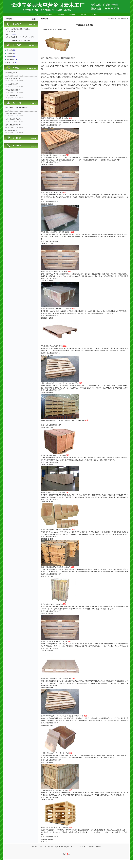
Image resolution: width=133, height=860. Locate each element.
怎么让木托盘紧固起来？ (13, 125)
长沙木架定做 (11, 60)
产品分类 (61, 14)
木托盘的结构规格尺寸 (12, 96)
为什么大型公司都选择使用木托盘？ (17, 108)
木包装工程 (10, 63)
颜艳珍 (98, 847)
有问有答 (84, 14)
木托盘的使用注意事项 (12, 90)
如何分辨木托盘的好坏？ (13, 119)
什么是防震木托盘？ (11, 130)
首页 (38, 14)
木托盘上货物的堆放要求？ (14, 113)
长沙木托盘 (10, 53)
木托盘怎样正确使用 (11, 84)
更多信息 (44, 841)
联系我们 (95, 14)
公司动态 (72, 14)
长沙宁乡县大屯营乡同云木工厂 (51, 125)
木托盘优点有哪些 (11, 73)
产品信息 (49, 14)
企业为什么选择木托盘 (12, 78)
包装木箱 (10, 56)
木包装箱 (10, 50)
